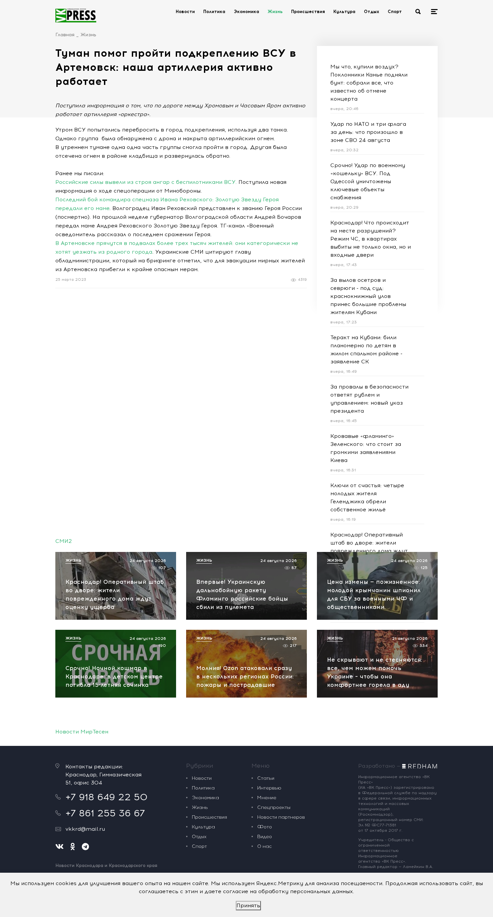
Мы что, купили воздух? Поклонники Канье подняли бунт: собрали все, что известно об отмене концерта (368, 82)
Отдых (371, 11)
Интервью (269, 788)
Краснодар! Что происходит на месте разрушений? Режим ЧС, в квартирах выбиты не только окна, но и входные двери (370, 238)
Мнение (266, 798)
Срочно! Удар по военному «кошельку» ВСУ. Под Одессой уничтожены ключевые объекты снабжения (367, 181)
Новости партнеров (281, 817)
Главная (64, 35)
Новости (185, 11)
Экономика (246, 11)
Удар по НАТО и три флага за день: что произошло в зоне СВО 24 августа (368, 132)
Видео (264, 836)
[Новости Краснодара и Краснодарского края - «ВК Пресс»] (75, 15)
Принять (248, 905)
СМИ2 (63, 541)
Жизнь (275, 11)
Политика (214, 11)
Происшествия (308, 11)
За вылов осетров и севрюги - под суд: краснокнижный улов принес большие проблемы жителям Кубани (368, 296)
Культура (344, 11)
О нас (264, 846)
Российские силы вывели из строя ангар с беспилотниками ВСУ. (146, 182)
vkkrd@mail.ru (85, 829)
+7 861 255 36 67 (105, 813)
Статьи (265, 778)
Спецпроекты (273, 807)
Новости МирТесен (81, 731)
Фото (264, 827)
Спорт (395, 11)
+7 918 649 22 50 (106, 797)
